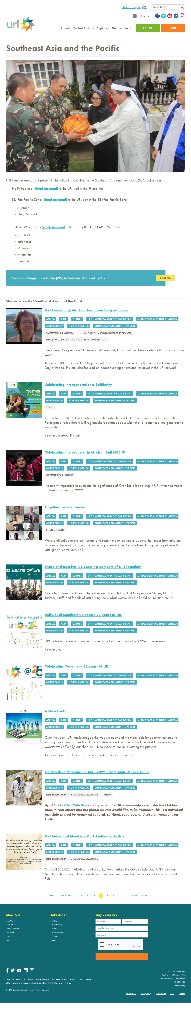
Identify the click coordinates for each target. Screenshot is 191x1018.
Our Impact (10, 932)
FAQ (172, 993)
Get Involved (121, 28)
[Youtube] (19, 971)
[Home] (21, 31)
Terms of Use (161, 993)
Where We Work (13, 928)
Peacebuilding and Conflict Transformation (76, 339)
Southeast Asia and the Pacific (115, 326)
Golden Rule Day (73, 805)
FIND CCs (165, 278)
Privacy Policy (146, 993)
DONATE (148, 28)
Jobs (7, 940)
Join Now (54, 920)
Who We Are (11, 920)
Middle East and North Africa (157, 319)
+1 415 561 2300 (177, 982)
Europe (77, 319)
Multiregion (54, 326)
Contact (182, 993)
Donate (54, 936)
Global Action (82, 28)
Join (173, 28)
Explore (102, 28)
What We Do (11, 924)
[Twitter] (13, 971)
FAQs (8, 936)
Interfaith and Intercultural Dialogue (105, 332)
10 (122, 895)
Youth (50, 407)
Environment (55, 530)
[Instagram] (32, 971)
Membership (57, 924)
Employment (131, 993)
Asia (64, 319)
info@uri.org (180, 985)
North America (79, 326)
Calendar (143, 16)
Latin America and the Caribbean (109, 319)
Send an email (46, 188)
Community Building (60, 332)
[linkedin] (26, 971)
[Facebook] (7, 972)
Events (54, 928)
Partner (53, 940)
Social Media (57, 932)
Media (107, 794)
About (65, 28)
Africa (50, 319)
